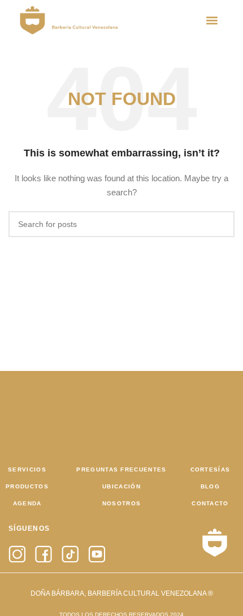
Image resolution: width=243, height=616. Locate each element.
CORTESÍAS (210, 469)
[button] (212, 20)
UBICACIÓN (121, 486)
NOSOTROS (121, 503)
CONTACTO (210, 503)
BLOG (210, 486)
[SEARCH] (222, 224)
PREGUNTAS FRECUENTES (121, 469)
